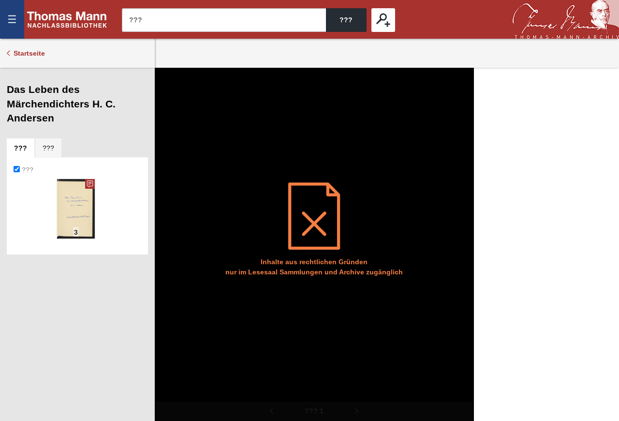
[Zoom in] (168, 140)
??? (67, 19)
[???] (383, 20)
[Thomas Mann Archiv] (566, 19)
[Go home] (168, 111)
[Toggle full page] (168, 169)
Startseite (29, 53)
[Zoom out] (168, 82)
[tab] (20, 148)
